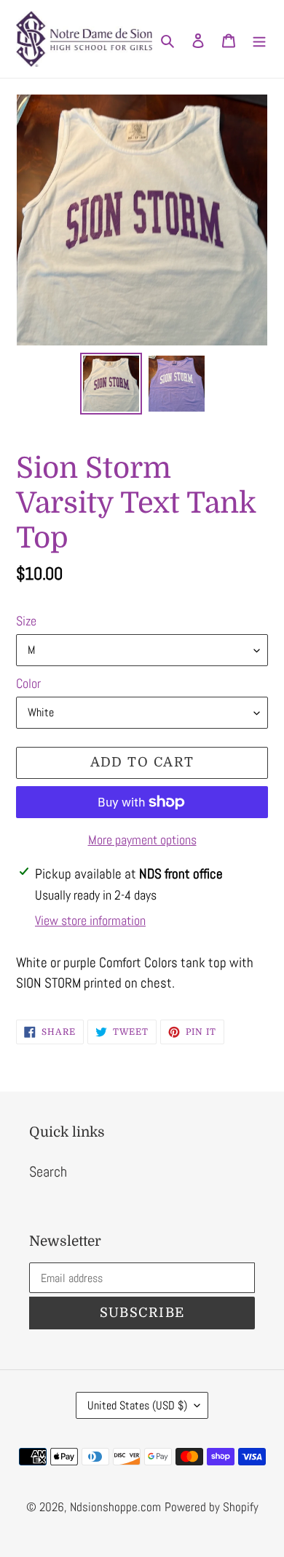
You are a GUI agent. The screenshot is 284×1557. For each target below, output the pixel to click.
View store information (90, 920)
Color (28, 683)
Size (26, 620)
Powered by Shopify (212, 1507)
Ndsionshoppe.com (115, 1507)
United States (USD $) (137, 1405)
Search (48, 1171)
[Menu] (259, 39)
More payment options (142, 839)
